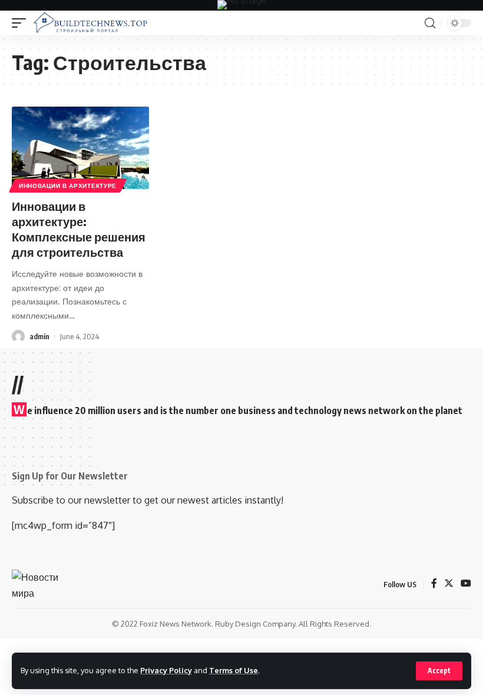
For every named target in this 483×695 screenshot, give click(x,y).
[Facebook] (434, 584)
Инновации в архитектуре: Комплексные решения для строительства (78, 228)
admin (39, 336)
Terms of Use (233, 670)
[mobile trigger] (22, 23)
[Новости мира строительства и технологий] (90, 23)
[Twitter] (449, 584)
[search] (430, 23)
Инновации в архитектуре (68, 185)
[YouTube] (466, 584)
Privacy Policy (166, 670)
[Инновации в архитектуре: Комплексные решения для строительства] (80, 148)
